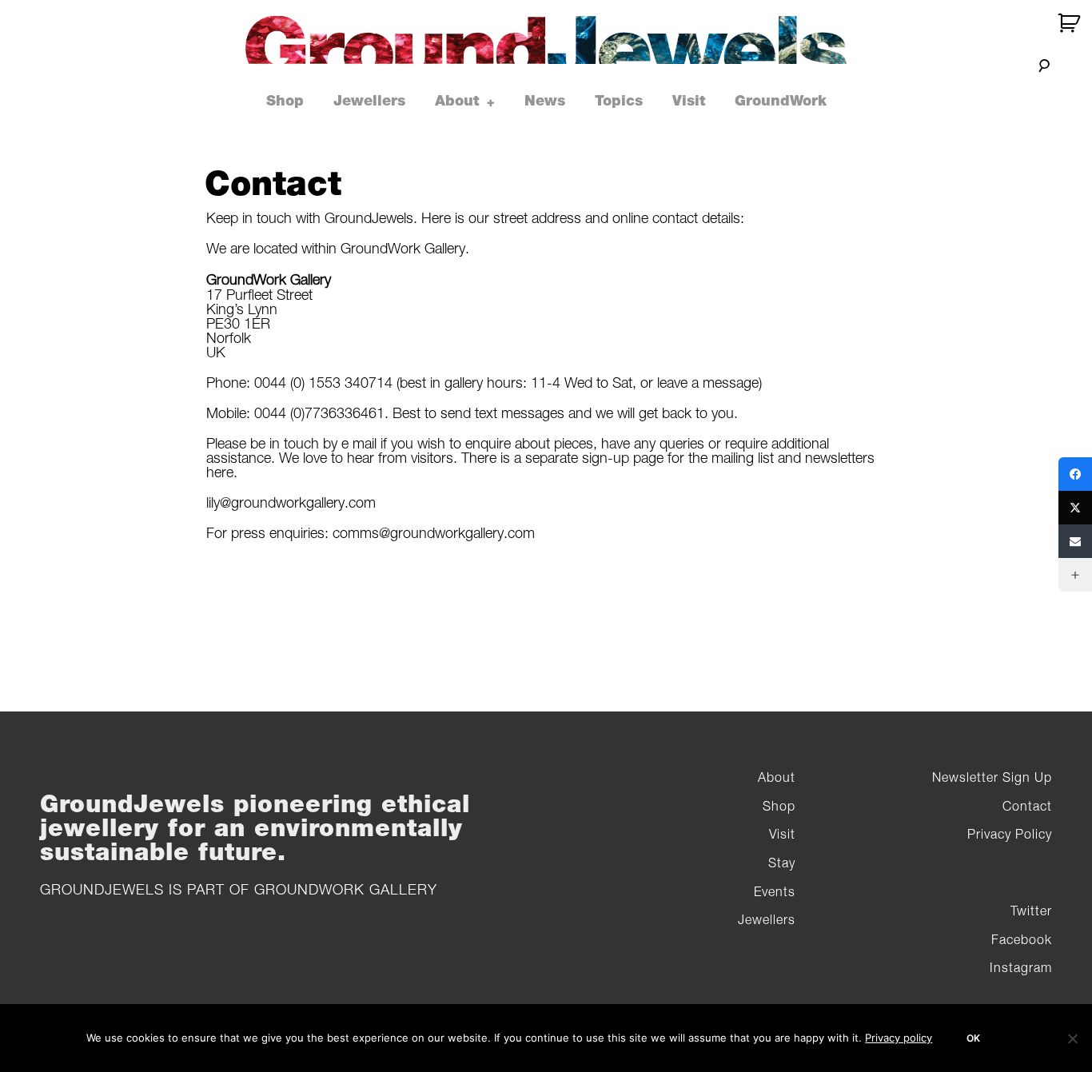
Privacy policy (898, 1037)
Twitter (1031, 910)
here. (221, 472)
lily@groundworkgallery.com (291, 502)
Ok (973, 1038)
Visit (688, 101)
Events (774, 891)
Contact (1027, 806)
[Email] (1075, 541)
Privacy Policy (1009, 834)
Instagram (1021, 967)
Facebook (1021, 939)
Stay (781, 862)
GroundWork (781, 101)
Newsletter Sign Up (992, 777)
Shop (285, 101)
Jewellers (369, 101)
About (457, 101)
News (544, 101)
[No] (1072, 1038)
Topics (619, 101)
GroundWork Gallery (345, 889)
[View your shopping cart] (1071, 22)
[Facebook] (1075, 474)
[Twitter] (1075, 507)
